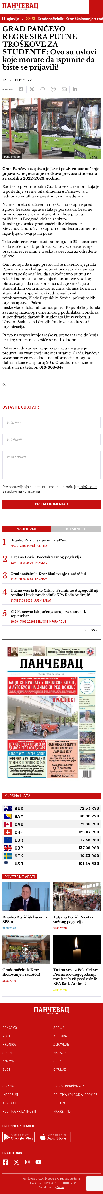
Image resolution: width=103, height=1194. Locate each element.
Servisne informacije (51, 621)
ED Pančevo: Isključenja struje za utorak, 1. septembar (48, 613)
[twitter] (31, 89)
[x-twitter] (16, 1162)
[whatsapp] (42, 89)
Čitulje (59, 1069)
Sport (7, 1053)
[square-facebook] (5, 1162)
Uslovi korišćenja (69, 1086)
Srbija (58, 1028)
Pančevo (41, 562)
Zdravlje (61, 1044)
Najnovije (27, 528)
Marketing (62, 1111)
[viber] (53, 89)
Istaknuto (76, 528)
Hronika (9, 1044)
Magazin (60, 1053)
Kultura (60, 1036)
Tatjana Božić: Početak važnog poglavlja (46, 557)
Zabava (8, 1061)
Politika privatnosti (19, 1111)
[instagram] (27, 1162)
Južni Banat (43, 600)
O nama (8, 1086)
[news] (26, 896)
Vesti (6, 1036)
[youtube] (38, 1162)
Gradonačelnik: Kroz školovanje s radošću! (48, 574)
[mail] (64, 89)
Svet (6, 1069)
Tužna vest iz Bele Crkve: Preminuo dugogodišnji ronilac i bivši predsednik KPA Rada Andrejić (54, 592)
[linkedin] (74, 89)
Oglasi (58, 1061)
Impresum (10, 1095)
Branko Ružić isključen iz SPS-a (39, 540)
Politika (41, 545)
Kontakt (9, 1103)
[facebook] (21, 89)
